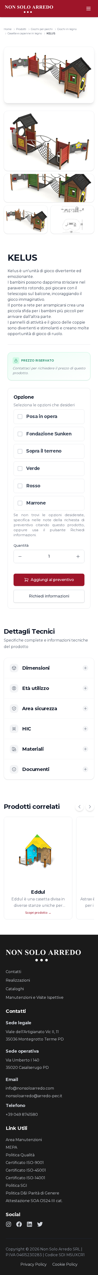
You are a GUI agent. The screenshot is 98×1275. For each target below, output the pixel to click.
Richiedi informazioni (49, 596)
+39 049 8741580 (22, 1114)
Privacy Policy (33, 1264)
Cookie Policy (65, 1264)
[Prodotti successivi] (90, 806)
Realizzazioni (18, 980)
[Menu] (88, 8)
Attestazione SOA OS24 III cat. (34, 1200)
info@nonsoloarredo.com (30, 1088)
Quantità (21, 545)
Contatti (13, 971)
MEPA (11, 1147)
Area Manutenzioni (24, 1139)
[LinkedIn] (29, 1224)
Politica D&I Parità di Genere (32, 1193)
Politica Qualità (20, 1155)
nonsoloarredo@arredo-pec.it (34, 1096)
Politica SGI (16, 1185)
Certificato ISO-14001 (25, 1178)
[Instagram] (8, 1224)
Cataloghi (15, 989)
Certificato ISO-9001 (25, 1162)
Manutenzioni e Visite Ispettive (35, 997)
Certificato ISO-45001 (26, 1170)
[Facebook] (19, 1224)
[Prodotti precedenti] (79, 806)
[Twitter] (40, 1224)
